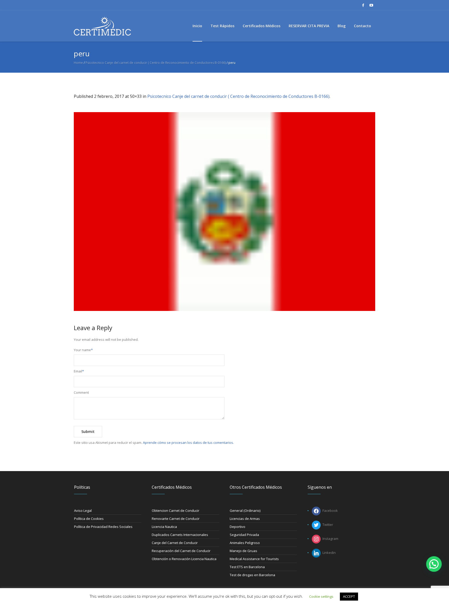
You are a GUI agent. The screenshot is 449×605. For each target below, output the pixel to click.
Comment (81, 392)
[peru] (224, 211)
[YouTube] (371, 5)
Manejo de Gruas (243, 550)
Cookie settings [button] (321, 596)
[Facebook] (363, 5)
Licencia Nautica (164, 526)
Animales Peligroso (245, 542)
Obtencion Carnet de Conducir (175, 510)
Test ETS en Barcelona (247, 567)
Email (79, 371)
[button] (434, 564)
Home (78, 62)
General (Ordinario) (245, 510)
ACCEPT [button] (349, 596)
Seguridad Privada (244, 534)
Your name (83, 350)
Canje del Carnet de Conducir (175, 542)
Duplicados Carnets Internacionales (180, 534)
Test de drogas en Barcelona (252, 575)
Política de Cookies (89, 518)
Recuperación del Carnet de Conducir (181, 550)
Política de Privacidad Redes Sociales (103, 526)
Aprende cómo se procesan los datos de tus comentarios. (188, 442)
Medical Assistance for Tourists (254, 558)
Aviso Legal (83, 510)
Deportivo (237, 526)
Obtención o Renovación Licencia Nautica (184, 558)
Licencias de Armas (245, 518)
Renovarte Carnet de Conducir (176, 518)
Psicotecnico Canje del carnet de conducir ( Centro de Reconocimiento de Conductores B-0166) (155, 62)
